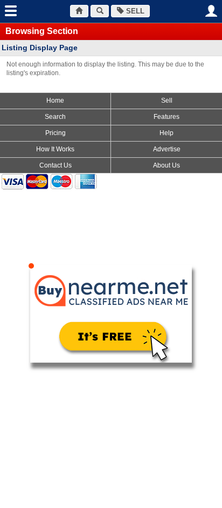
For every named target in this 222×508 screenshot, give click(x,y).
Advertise (167, 149)
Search (55, 117)
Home (55, 100)
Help (166, 133)
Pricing (55, 133)
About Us (166, 165)
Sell (166, 100)
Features (166, 117)
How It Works (55, 149)
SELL (134, 11)
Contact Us (55, 165)
